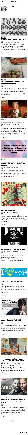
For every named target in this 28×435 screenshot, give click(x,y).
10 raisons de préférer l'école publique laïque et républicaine (12, 360)
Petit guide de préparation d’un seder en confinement (12, 82)
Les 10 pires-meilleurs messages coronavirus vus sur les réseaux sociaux (13, 163)
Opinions (3, 208)
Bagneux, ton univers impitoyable (13, 40)
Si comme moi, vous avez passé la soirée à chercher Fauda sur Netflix (13, 401)
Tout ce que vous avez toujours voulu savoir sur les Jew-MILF (12, 320)
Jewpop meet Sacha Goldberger (12, 122)
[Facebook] (20, 433)
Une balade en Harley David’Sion (13, 249)
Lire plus (3, 54)
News (9, 397)
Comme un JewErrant (8, 210)
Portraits (4, 119)
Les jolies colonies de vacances (12, 281)
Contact (4, 431)
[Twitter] (22, 433)
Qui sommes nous (4, 430)
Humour (3, 37)
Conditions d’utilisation (7, 433)
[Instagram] (24, 433)
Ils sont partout (5, 247)
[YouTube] (26, 433)
